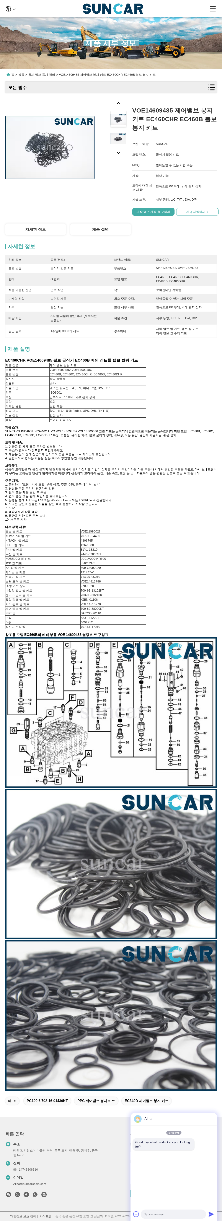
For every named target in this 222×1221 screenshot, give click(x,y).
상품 (21, 74)
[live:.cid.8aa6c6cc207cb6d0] (44, 1195)
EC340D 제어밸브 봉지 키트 (146, 1101)
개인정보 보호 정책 (23, 1216)
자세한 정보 (35, 229)
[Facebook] (26, 1195)
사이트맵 (46, 1216)
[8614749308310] (35, 1195)
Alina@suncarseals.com (29, 1184)
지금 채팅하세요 (197, 212)
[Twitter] (17, 1195)
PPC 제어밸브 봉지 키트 (96, 1101)
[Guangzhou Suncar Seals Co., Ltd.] (113, 8)
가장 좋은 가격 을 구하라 (153, 211)
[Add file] (136, 1214)
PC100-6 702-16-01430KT (47, 1101)
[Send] (211, 1214)
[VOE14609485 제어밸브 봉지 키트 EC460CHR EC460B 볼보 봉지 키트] (50, 145)
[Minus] (211, 1118)
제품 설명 (100, 229)
